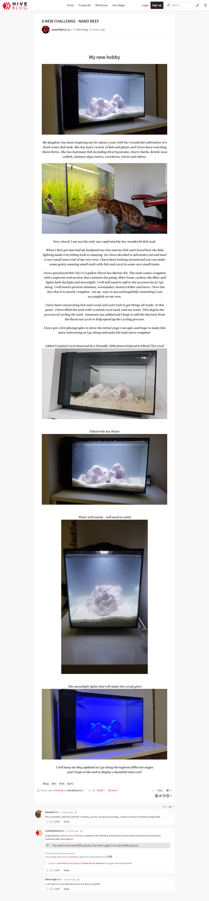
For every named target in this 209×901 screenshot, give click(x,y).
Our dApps (118, 5)
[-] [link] (171, 812)
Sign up (156, 5)
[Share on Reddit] (163, 795)
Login (145, 5)
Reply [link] (160, 790)
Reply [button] (66, 821)
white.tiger (53, 879)
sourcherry (61, 29)
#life (54, 783)
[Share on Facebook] (156, 795)
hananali (51, 812)
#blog (46, 783)
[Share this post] (170, 795)
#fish (61, 783)
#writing (82, 29)
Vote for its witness (93, 863)
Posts (70, 5)
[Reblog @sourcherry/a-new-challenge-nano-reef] (153, 790)
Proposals (85, 5)
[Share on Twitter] (160, 795)
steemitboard (54, 830)
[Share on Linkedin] (167, 795)
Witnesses (101, 5)
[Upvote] (90, 790)
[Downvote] (93, 790)
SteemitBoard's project (68, 863)
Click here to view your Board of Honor (59, 853)
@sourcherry (67, 835)
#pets (70, 783)
